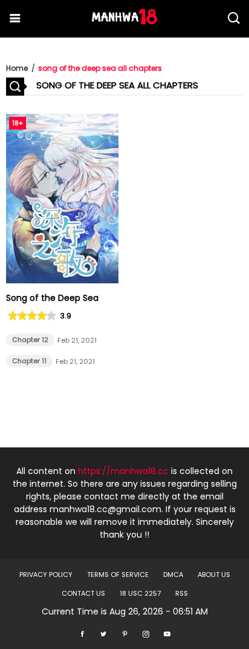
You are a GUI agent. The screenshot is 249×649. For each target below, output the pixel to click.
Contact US (83, 593)
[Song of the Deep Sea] (62, 280)
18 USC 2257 (140, 593)
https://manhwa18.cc (123, 471)
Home (17, 68)
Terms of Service (118, 574)
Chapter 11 (29, 361)
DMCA (173, 574)
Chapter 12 (30, 339)
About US (214, 574)
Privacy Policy (46, 574)
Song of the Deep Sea (52, 298)
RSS (181, 593)
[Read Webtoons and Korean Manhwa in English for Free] (124, 21)
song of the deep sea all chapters (100, 68)
